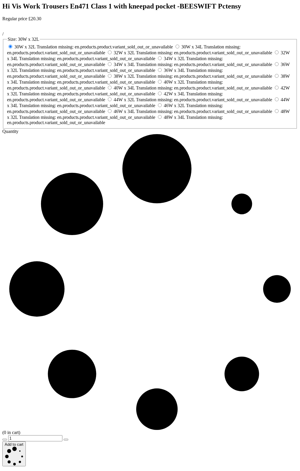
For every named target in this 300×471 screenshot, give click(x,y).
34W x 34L (193, 64)
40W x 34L (193, 87)
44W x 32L (193, 99)
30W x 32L (93, 46)
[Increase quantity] (66, 439)
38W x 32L (193, 76)
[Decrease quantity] (4, 439)
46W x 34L (193, 111)
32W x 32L (193, 52)
